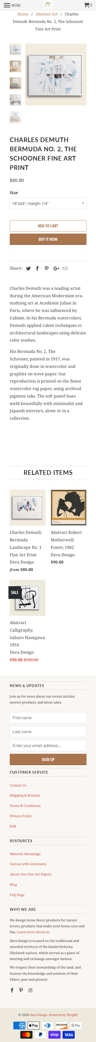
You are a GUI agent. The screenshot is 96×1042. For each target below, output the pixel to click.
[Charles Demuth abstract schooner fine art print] (56, 74)
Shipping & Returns (25, 795)
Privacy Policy (21, 816)
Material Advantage (25, 853)
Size (14, 192)
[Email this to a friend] (64, 268)
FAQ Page (17, 894)
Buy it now (48, 239)
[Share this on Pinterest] (46, 268)
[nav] (12, 5)
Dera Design (38, 1015)
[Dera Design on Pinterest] (21, 990)
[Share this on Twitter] (28, 268)
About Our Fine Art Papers (30, 874)
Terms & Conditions (25, 805)
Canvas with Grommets (28, 864)
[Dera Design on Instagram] (31, 990)
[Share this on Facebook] (37, 268)
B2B (13, 826)
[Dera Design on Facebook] (12, 990)
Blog (13, 884)
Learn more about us (33, 932)
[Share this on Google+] (55, 268)
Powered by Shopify (63, 1015)
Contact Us (18, 785)
